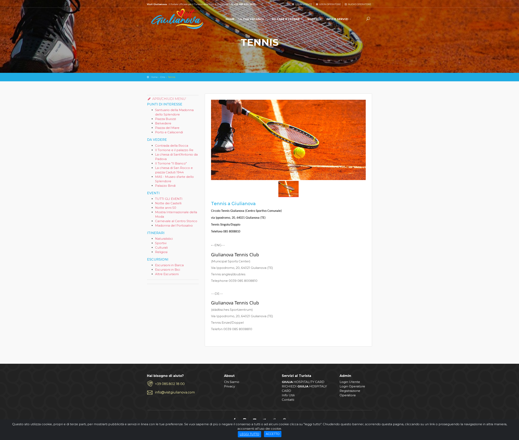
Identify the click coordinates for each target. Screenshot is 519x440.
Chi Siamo (231, 382)
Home (154, 77)
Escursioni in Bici (167, 269)
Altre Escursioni (167, 274)
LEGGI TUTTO (249, 434)
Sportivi (160, 243)
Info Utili (288, 395)
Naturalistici (164, 239)
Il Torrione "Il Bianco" (171, 163)
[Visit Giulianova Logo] (177, 19)
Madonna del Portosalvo (174, 225)
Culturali (161, 247)
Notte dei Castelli (168, 203)
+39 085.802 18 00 (170, 384)
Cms (162, 77)
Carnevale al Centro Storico (176, 221)
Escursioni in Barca (169, 265)
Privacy (229, 386)
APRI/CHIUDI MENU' (168, 99)
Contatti (288, 400)
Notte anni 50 (165, 208)
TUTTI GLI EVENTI (168, 199)
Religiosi (161, 252)
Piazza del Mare (167, 128)
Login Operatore (352, 386)
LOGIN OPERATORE (330, 4)
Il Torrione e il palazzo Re (174, 150)
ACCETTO (273, 434)
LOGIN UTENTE (303, 4)
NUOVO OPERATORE (359, 4)
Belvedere (163, 123)
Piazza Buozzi (165, 119)
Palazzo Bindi (165, 186)
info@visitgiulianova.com (175, 392)
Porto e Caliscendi (169, 132)
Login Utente (350, 382)
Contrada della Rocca (171, 145)
